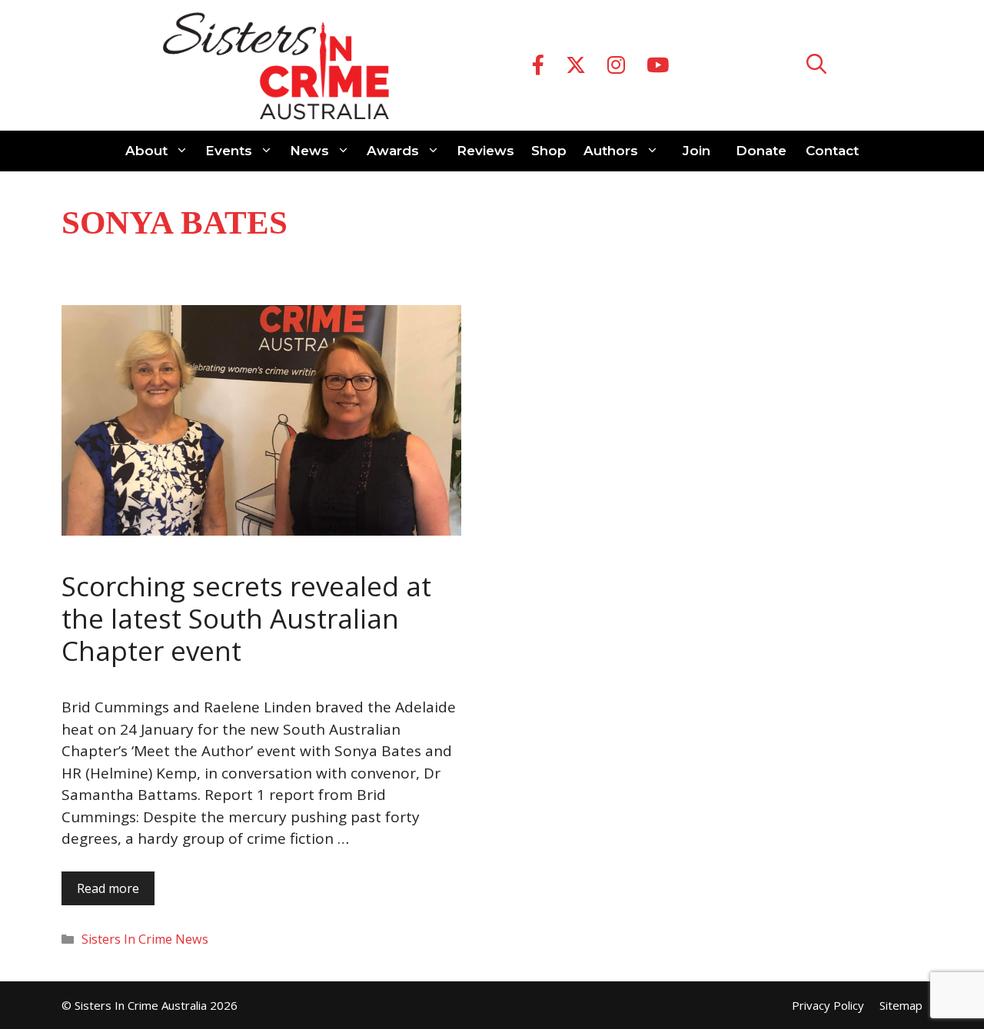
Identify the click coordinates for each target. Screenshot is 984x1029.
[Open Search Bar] (816, 65)
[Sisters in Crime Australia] (276, 65)
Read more (108, 888)
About (146, 150)
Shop (549, 150)
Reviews (485, 150)
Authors (610, 150)
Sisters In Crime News (144, 939)
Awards (393, 150)
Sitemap (900, 1005)
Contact (832, 150)
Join (696, 150)
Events (228, 150)
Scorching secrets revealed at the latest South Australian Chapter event (246, 618)
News (309, 150)
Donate (761, 150)
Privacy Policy (828, 1005)
